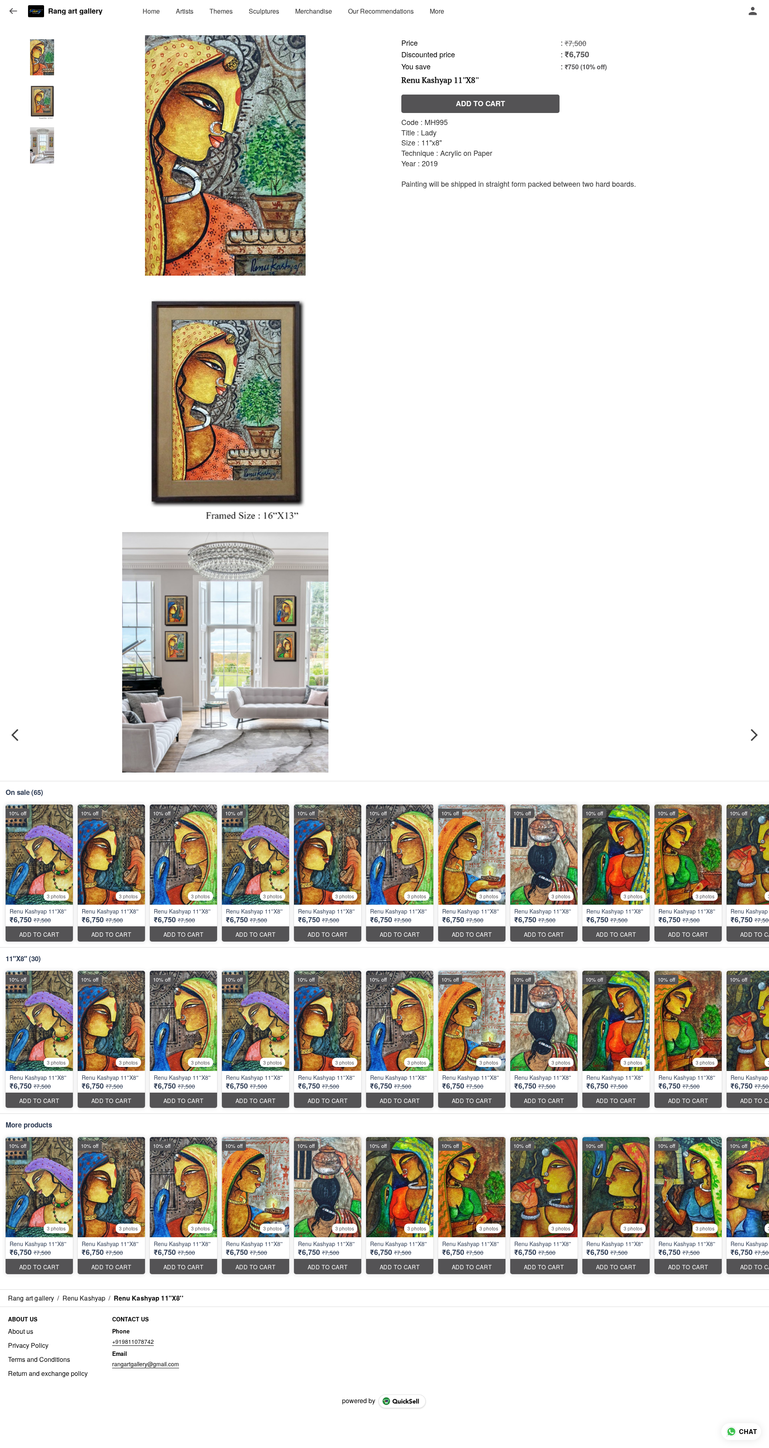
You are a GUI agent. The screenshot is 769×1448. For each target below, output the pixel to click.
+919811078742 (133, 1341)
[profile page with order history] (753, 11)
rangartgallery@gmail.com (145, 1364)
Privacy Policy (28, 1345)
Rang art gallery (75, 11)
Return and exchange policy (48, 1373)
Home (151, 11)
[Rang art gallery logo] (36, 11)
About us (20, 1331)
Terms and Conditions (39, 1359)
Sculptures (264, 11)
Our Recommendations (381, 11)
